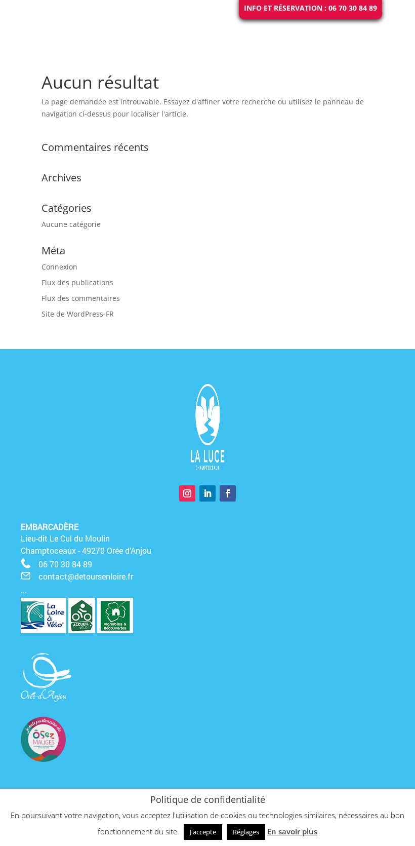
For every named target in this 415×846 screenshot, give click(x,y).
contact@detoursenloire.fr (85, 576)
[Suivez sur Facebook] (228, 493)
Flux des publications (77, 282)
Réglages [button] (246, 831)
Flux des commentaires (81, 298)
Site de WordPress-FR (78, 314)
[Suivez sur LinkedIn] (207, 493)
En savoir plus (292, 831)
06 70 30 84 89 (65, 564)
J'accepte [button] (203, 831)
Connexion (59, 267)
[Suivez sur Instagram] (187, 493)
